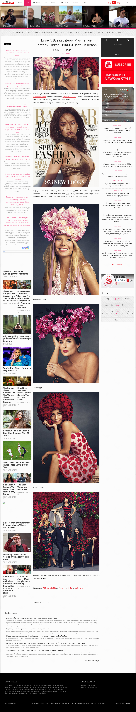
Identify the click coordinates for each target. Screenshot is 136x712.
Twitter (70, 588)
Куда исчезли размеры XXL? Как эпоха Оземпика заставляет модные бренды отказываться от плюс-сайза (45, 643)
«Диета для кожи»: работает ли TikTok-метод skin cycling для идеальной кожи (117, 165)
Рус (114, 3)
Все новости (18, 32)
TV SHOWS (118, 45)
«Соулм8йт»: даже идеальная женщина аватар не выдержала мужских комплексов (117, 154)
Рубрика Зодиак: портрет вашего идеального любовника (117, 184)
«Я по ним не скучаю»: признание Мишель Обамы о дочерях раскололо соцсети (117, 205)
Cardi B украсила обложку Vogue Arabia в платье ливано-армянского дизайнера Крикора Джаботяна (117, 255)
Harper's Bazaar (39, 96)
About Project (11, 682)
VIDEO (117, 54)
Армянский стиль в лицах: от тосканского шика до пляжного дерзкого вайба (35, 650)
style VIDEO (111, 32)
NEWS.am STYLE (49, 588)
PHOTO (117, 50)
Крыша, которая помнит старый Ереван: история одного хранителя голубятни (118, 141)
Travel (71, 32)
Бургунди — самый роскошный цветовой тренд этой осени (29, 629)
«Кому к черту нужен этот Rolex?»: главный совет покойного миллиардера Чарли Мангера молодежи (117, 243)
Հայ (109, 3)
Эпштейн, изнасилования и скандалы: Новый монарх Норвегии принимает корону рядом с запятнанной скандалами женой (117, 218)
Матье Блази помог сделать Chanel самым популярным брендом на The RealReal (36, 636)
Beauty (37, 32)
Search (117, 320)
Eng (118, 3)
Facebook (63, 588)
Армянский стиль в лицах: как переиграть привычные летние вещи (31, 618)
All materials (117, 264)
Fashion (29, 32)
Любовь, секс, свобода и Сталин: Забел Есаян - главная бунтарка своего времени (117, 130)
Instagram (79, 588)
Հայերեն (45, 602)
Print (37, 602)
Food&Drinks (47, 32)
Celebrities (100, 32)
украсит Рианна (69, 96)
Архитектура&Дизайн (85, 32)
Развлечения (60, 32)
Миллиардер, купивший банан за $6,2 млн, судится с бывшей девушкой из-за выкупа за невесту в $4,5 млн (117, 231)
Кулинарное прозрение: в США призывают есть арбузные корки (117, 194)
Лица (120, 32)
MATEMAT (128, 703)
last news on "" (92, 660)
